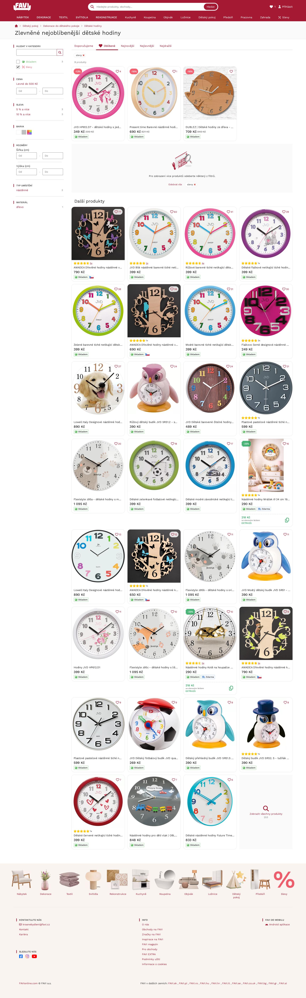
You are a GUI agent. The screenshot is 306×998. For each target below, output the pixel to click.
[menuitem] (23, 17)
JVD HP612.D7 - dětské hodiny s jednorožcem (102, 127)
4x (203, 263)
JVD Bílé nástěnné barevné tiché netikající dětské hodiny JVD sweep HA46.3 (178, 267)
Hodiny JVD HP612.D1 (87, 667)
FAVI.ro (194, 983)
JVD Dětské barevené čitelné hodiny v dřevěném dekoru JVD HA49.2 (229, 422)
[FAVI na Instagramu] (27, 956)
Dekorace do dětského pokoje (61, 25)
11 (232, 534)
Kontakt (24, 929)
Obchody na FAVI (152, 929)
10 (176, 611)
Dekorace (45, 894)
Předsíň (260, 894)
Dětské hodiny (93, 25)
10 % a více (23, 114)
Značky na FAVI (151, 934)
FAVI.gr (273, 983)
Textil (69, 894)
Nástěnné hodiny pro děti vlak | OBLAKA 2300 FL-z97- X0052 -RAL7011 (174, 835)
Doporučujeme (83, 46)
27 (119, 366)
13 (120, 534)
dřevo (20, 207)
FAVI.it (226, 983)
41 (232, 211)
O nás (145, 924)
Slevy (284, 894)
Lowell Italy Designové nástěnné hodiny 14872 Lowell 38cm (111, 590)
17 (232, 443)
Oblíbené (109, 46)
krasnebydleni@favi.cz (36, 924)
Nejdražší (166, 46)
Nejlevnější (147, 46)
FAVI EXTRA (149, 954)
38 (119, 289)
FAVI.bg (262, 983)
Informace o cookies (154, 964)
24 (175, 366)
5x (91, 263)
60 (175, 211)
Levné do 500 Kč (27, 83)
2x (147, 263)
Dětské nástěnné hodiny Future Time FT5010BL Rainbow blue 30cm (228, 835)
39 (287, 211)
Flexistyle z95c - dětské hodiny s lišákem (156, 667)
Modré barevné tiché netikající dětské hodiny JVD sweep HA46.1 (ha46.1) (231, 344)
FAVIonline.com (28, 983)
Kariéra (23, 934)
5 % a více (22, 109)
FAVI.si (283, 983)
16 (288, 443)
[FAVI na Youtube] (34, 956)
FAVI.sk (173, 983)
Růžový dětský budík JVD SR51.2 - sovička (156, 422)
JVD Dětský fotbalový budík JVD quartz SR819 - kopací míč (167, 758)
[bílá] (18, 132)
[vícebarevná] (29, 132)
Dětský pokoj (30, 25)
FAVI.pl (183, 983)
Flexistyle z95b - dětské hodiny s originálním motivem (220, 590)
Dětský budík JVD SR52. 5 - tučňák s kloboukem (272, 758)
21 (288, 366)
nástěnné (22, 190)
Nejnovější (127, 46)
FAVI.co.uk (249, 983)
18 (176, 443)
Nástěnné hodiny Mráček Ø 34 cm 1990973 (268, 499)
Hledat (211, 6)
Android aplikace (279, 924)
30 (287, 289)
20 (119, 443)
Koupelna (165, 894)
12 (176, 534)
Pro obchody (149, 949)
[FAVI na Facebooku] (21, 956)
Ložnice (212, 894)
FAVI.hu (205, 983)
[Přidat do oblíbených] (231, 71)
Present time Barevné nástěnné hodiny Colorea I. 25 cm (165, 127)
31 (232, 289)
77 (119, 211)
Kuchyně (141, 894)
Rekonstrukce (118, 894)
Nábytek (22, 894)
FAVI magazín (150, 944)
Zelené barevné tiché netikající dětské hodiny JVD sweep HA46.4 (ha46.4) (120, 344)
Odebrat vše (175, 184)
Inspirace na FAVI (152, 939)
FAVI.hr (216, 983)
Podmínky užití (151, 959)
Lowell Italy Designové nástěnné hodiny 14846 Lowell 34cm (111, 422)
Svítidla (93, 894)
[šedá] (24, 132)
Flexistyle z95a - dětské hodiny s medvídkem (102, 499)
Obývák (188, 894)
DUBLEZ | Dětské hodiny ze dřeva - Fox (210, 127)
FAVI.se (237, 983)
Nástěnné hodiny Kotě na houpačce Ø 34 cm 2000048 (219, 667)
